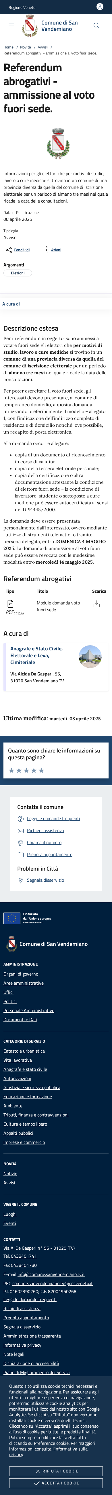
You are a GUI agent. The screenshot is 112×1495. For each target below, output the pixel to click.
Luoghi (10, 1214)
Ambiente (12, 1105)
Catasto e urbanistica (24, 1050)
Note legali (13, 1354)
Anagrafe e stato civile (25, 1069)
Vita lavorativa (17, 1060)
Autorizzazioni (17, 1078)
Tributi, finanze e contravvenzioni (36, 1114)
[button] (22, 7)
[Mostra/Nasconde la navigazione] (11, 25)
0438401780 (24, 1265)
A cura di (11, 303)
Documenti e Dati (20, 1019)
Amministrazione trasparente (32, 1335)
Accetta (60, 1483)
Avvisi (43, 47)
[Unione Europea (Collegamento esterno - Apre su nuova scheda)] (56, 919)
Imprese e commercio (24, 1142)
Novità (25, 47)
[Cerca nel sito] (96, 26)
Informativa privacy (22, 1345)
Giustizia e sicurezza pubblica (31, 1087)
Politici (10, 1001)
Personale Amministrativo (28, 1010)
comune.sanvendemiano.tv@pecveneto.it (52, 1283)
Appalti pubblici (18, 1133)
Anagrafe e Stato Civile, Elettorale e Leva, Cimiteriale (36, 655)
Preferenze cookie (51, 1443)
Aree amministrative (23, 983)
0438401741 (24, 1256)
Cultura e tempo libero (25, 1123)
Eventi (9, 1223)
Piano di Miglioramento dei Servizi (36, 1372)
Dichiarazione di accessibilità (31, 1363)
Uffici (8, 992)
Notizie (10, 1173)
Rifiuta (60, 1471)
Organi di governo (20, 973)
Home (8, 47)
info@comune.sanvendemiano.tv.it (51, 1274)
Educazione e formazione (27, 1096)
